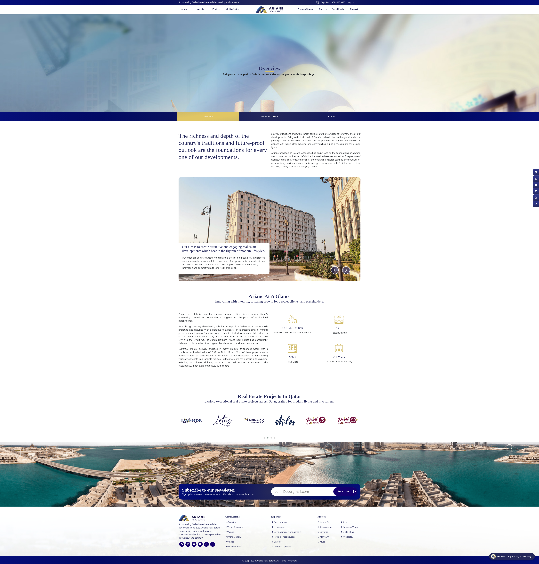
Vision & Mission (269, 116)
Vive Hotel (347, 537)
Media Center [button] (232, 9)
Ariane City (325, 522)
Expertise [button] (200, 9)
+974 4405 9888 (337, 2)
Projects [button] (216, 9)
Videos (230, 542)
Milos (322, 542)
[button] (264, 437)
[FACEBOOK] (536, 172)
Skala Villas (348, 532)
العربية (351, 2)
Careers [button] (322, 9)
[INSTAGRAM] (536, 179)
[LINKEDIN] (536, 191)
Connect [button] (354, 9)
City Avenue (325, 527)
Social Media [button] (338, 9)
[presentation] (335, 270)
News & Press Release (284, 537)
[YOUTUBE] (536, 185)
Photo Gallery (234, 537)
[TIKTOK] (536, 204)
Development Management (287, 532)
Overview (208, 116)
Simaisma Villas (350, 527)
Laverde (323, 532)
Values (331, 116)
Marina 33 (324, 537)
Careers (277, 542)
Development (280, 522)
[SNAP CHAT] (536, 198)
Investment (279, 527)
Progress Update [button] (305, 9)
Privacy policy (234, 546)
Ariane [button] (184, 9)
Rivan (345, 522)
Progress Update (282, 546)
